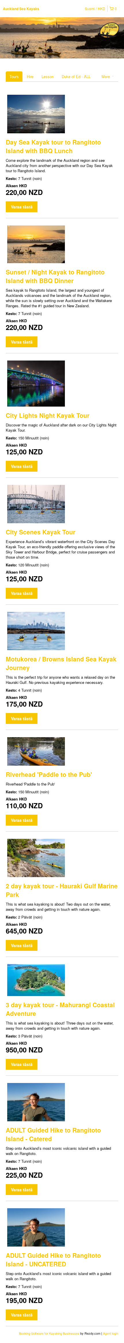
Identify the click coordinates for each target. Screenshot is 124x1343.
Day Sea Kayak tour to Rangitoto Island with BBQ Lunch (53, 146)
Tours (14, 76)
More (106, 76)
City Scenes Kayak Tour (40, 532)
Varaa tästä (22, 207)
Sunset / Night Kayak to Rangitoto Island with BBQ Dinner (55, 276)
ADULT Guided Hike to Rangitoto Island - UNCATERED (53, 1259)
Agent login (110, 1333)
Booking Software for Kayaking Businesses (49, 1333)
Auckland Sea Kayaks (21, 8)
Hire (30, 76)
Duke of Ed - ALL (76, 76)
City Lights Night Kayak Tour (47, 415)
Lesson (48, 76)
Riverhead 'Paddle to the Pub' (49, 774)
